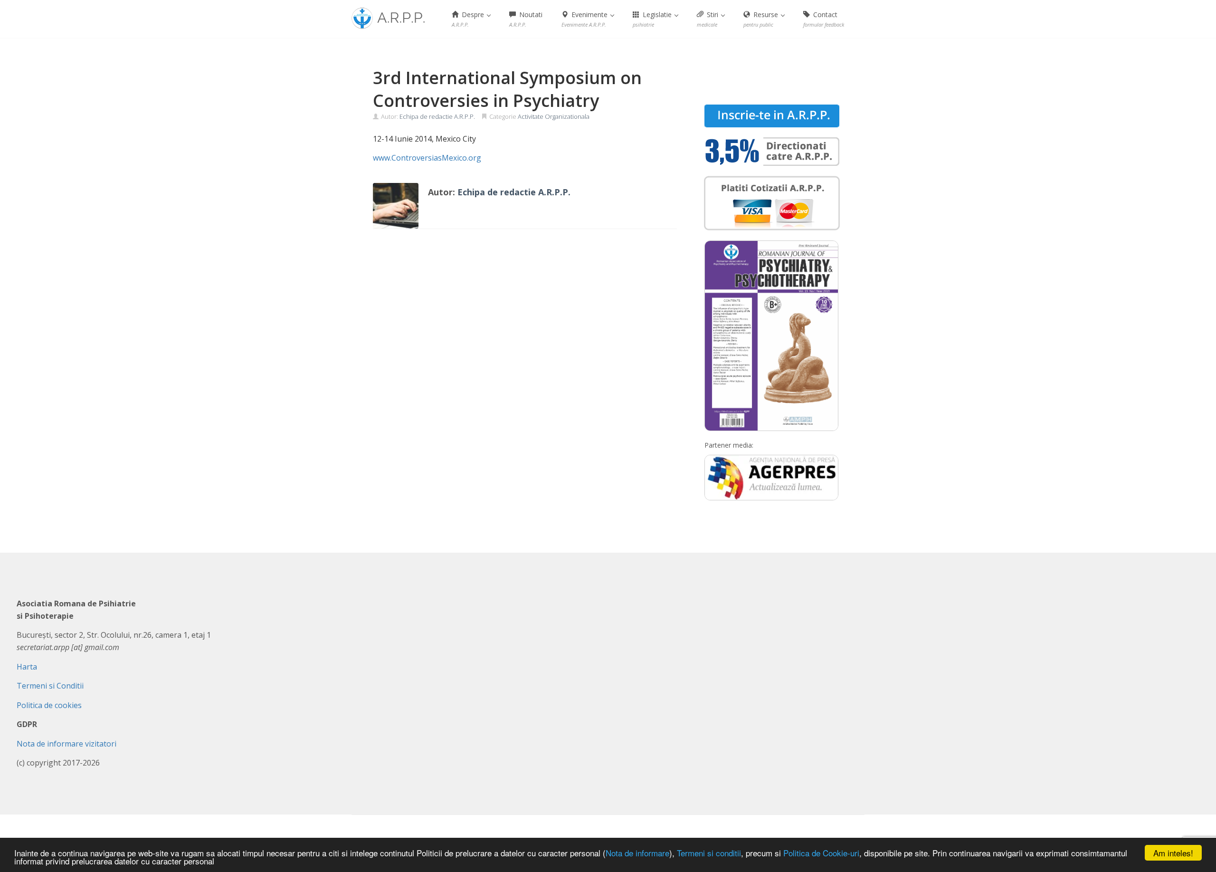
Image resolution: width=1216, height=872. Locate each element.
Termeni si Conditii (50, 685)
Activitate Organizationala (553, 116)
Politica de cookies (49, 705)
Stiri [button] (708, 19)
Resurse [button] (761, 19)
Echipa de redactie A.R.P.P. (437, 116)
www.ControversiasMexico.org (427, 158)
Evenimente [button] (585, 19)
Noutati (525, 19)
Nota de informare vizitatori (66, 743)
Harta (27, 666)
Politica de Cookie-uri (821, 853)
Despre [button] (469, 19)
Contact (823, 19)
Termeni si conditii (709, 853)
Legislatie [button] (653, 19)
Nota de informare (637, 853)
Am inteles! (1173, 853)
